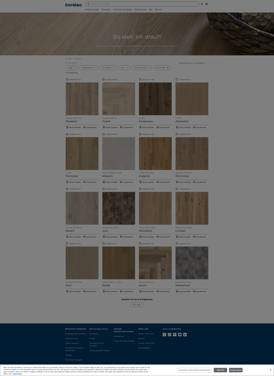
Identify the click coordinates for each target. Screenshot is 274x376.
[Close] (270, 370)
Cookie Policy (17, 374)
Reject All (220, 370)
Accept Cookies (235, 370)
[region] (137, 370)
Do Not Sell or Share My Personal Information (195, 370)
